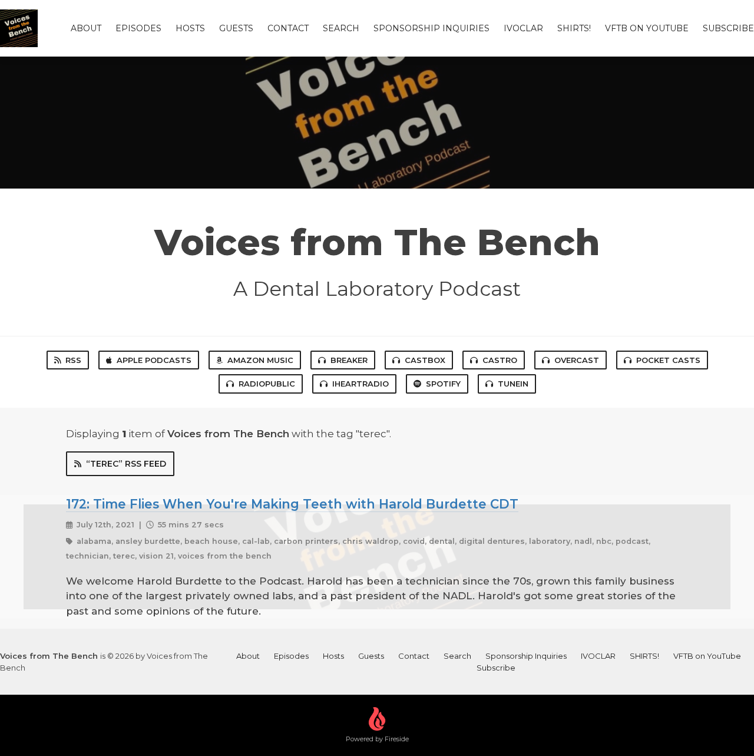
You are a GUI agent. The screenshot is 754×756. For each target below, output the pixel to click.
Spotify (443, 383)
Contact (288, 28)
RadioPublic (267, 383)
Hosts (190, 28)
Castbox (425, 360)
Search (341, 28)
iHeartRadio (360, 383)
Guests (236, 28)
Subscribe (728, 28)
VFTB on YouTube (647, 28)
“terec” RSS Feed (126, 463)
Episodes (138, 28)
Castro (499, 360)
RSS (73, 360)
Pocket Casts (668, 360)
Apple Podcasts (154, 360)
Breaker (349, 360)
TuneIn (513, 383)
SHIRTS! (574, 28)
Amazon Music (260, 360)
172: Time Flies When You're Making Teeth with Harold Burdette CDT (292, 503)
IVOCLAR (523, 28)
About (86, 28)
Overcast (576, 360)
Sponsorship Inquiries (431, 28)
